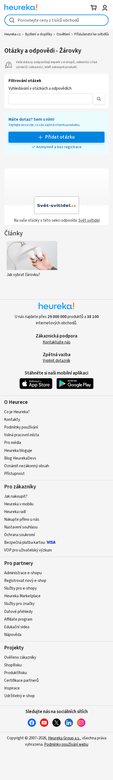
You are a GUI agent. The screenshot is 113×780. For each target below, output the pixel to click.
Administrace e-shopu (23, 573)
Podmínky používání (21, 427)
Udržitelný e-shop (19, 696)
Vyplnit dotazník (56, 361)
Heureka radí (15, 512)
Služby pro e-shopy (20, 588)
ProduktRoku (15, 673)
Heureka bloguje (18, 451)
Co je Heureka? (17, 412)
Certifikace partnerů (21, 680)
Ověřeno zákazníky (20, 657)
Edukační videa (16, 627)
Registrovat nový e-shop (25, 581)
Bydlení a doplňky (38, 34)
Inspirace (12, 688)
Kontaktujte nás (56, 342)
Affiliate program (18, 619)
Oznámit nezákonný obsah (26, 466)
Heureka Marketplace (22, 596)
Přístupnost (14, 474)
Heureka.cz (12, 34)
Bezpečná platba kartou (24, 542)
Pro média (12, 443)
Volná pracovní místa (21, 435)
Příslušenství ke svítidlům (92, 34)
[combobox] (56, 20)
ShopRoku (13, 665)
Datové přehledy (18, 612)
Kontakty (12, 420)
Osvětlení (63, 34)
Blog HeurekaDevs (20, 458)
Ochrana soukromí (19, 535)
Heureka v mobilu (18, 504)
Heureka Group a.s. (64, 738)
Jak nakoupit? (15, 496)
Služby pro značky (19, 604)
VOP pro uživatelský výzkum (28, 550)
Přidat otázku (60, 137)
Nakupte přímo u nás (21, 519)
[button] (50, 98)
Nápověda (12, 635)
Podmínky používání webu (66, 744)
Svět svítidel (89, 220)
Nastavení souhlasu (21, 527)
